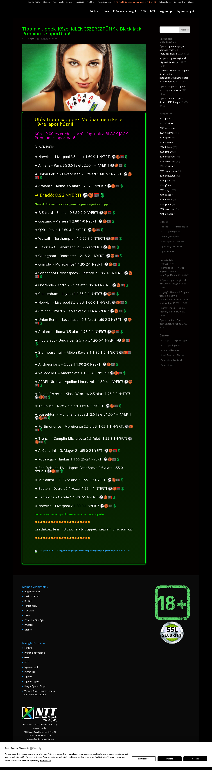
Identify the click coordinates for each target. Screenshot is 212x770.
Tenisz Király (58, 2)
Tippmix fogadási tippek (171, 246)
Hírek (106, 11)
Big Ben (46, 2)
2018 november (167, 209)
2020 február (166, 147)
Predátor (91, 2)
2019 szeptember (168, 171)
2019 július (165, 180)
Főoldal (94, 11)
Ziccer (27, 615)
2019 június (165, 185)
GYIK (143, 11)
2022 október (166, 123)
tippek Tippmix (167, 241)
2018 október (166, 213)
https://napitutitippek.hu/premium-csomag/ (97, 529)
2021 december (167, 128)
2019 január (165, 204)
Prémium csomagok (125, 11)
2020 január (165, 151)
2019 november (167, 161)
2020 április (165, 137)
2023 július (165, 118)
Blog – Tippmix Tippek (35, 686)
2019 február (166, 199)
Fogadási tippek (181, 226)
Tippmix (180, 241)
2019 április (165, 194)
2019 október (166, 166)
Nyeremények (185, 11)
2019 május (165, 190)
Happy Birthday (32, 591)
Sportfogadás (173, 231)
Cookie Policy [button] (100, 757)
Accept (195, 759)
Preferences (143, 759)
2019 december (167, 156)
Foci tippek (165, 226)
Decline (169, 759)
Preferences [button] (45, 760)
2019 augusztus (167, 175)
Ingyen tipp (166, 11)
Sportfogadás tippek (170, 236)
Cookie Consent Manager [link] (16, 748)
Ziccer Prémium (104, 2)
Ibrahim (69, 2)
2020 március (166, 142)
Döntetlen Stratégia (34, 620)
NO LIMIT (80, 2)
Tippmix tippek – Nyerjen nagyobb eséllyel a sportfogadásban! (172, 50)
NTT (153, 11)
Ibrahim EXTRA (34, 2)
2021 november (167, 132)
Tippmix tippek (167, 251)
